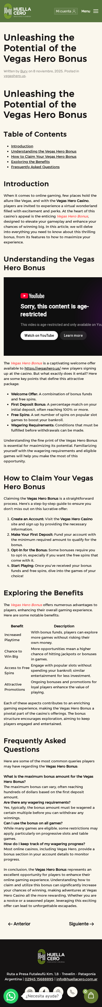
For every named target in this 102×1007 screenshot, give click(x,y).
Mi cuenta (64, 11)
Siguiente (79, 924)
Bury (24, 71)
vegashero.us (15, 76)
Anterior (22, 924)
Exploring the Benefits (30, 161)
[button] (90, 11)
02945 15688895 (39, 979)
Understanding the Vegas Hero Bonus (43, 151)
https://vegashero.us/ (43, 368)
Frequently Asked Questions (35, 167)
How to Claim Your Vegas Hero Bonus (43, 156)
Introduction (22, 146)
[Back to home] (17, 11)
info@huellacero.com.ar (77, 979)
